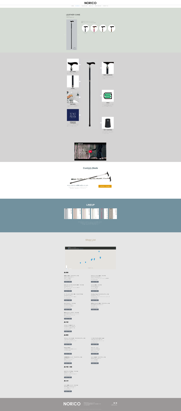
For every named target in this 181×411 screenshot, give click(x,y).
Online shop (84, 5)
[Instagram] (116, 403)
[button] (65, 34)
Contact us (105, 5)
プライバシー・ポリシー (114, 404)
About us (91, 5)
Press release (98, 5)
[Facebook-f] (114, 403)
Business (78, 5)
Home (72, 5)
